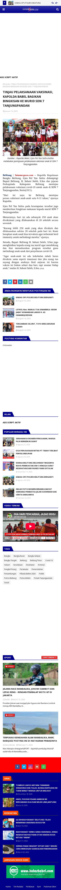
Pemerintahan (37, 569)
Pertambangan (10, 573)
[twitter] (24, 766)
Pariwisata (24, 569)
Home (8, 886)
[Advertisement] (30, 43)
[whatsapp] (43, 766)
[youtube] (37, 766)
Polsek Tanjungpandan (43, 578)
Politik (41, 573)
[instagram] (30, 766)
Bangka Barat (19, 556)
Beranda (6, 84)
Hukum (7, 565)
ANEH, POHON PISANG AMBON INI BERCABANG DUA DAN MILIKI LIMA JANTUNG (36, 800)
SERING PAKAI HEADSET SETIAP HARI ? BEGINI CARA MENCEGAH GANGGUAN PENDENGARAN (36, 847)
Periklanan (30, 886)
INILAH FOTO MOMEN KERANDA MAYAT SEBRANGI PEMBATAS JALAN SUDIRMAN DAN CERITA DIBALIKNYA (36, 492)
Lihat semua (48, 657)
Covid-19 (49, 560)
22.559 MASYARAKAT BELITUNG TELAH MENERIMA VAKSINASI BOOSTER (33, 821)
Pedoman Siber (50, 886)
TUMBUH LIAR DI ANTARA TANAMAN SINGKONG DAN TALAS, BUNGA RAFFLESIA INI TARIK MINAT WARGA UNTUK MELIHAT (36, 788)
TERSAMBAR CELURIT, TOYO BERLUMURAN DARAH (35, 325)
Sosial (6, 582)
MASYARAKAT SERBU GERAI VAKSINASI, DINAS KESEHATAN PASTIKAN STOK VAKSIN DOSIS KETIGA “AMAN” (37, 835)
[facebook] (17, 766)
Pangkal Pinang (10, 569)
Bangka (7, 556)
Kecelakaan (18, 565)
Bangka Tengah (10, 560)
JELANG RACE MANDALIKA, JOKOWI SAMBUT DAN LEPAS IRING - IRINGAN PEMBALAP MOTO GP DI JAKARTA (28, 692)
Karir (39, 886)
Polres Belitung (10, 578)
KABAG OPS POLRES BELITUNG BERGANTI (34, 297)
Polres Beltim (25, 578)
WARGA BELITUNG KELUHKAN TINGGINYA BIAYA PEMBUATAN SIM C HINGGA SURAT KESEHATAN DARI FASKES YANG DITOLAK (35, 465)
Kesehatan (30, 565)
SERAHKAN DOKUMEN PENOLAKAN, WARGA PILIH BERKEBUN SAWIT (35, 440)
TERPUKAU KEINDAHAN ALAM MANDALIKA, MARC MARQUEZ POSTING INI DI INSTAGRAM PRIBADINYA (30, 739)
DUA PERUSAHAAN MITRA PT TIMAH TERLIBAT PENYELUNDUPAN (37, 452)
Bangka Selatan (34, 556)
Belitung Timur (36, 560)
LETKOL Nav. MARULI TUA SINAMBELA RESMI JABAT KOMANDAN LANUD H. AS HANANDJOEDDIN (36, 312)
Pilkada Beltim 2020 (27, 573)
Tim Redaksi (18, 886)
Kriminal (41, 565)
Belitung (23, 560)
